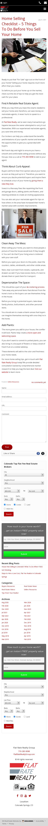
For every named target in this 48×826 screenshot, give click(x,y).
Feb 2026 (5, 606)
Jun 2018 (27, 633)
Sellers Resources (13, 382)
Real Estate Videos (8, 589)
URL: (3, 405)
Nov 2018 (27, 626)
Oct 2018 (5, 629)
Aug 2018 (27, 629)
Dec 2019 (27, 622)
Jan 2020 (5, 622)
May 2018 (5, 636)
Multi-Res (9, 509)
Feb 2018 (27, 639)
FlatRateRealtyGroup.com (24, 754)
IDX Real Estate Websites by (11, 821)
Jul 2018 (4, 633)
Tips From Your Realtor (10, 593)
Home (8, 505)
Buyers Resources (8, 586)
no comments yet (38, 382)
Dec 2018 (5, 626)
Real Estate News (30, 586)
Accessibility (40, 821)
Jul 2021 (4, 612)
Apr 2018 (27, 636)
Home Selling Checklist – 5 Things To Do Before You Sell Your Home (21, 26)
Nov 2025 (27, 609)
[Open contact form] (45, 2)
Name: (4, 388)
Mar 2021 (5, 616)
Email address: (7, 397)
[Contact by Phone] (40, 2)
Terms (4, 824)
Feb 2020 (27, 619)
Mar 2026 (27, 602)
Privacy (11, 824)
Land (28, 505)
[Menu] (44, 9)
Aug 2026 (5, 602)
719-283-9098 (24, 751)
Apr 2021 (27, 612)
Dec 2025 (5, 609)
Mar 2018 (5, 639)
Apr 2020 (5, 619)
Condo (18, 505)
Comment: (5, 414)
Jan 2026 (27, 606)
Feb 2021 (27, 616)
